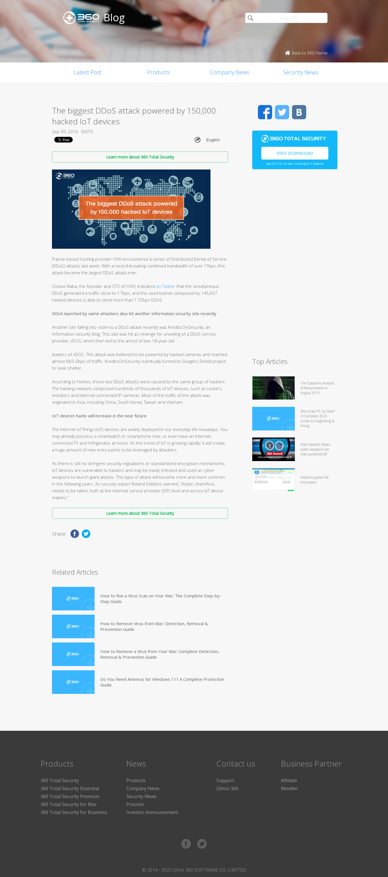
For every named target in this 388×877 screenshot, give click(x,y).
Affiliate (289, 780)
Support (225, 780)
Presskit (135, 804)
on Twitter (166, 286)
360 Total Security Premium (70, 796)
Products (158, 72)
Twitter (282, 112)
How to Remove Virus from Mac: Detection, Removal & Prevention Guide (154, 626)
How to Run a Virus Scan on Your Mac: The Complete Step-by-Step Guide (160, 598)
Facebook (265, 112)
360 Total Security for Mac (69, 804)
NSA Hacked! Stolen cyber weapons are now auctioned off (316, 449)
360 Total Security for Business (74, 812)
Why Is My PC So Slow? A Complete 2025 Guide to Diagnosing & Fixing (318, 418)
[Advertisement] (294, 266)
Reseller (289, 788)
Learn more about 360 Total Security (140, 157)
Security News (300, 72)
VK (299, 112)
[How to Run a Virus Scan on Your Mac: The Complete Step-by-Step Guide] (73, 598)
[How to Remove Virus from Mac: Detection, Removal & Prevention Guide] (73, 626)
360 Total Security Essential (70, 788)
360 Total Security (60, 780)
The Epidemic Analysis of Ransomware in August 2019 (317, 388)
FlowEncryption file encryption (315, 480)
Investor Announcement (152, 812)
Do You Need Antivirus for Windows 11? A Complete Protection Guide (162, 682)
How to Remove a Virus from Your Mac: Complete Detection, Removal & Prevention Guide (159, 654)
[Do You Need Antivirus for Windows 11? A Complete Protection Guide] (73, 682)
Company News (229, 72)
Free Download (295, 153)
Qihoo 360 (227, 788)
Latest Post (88, 72)
